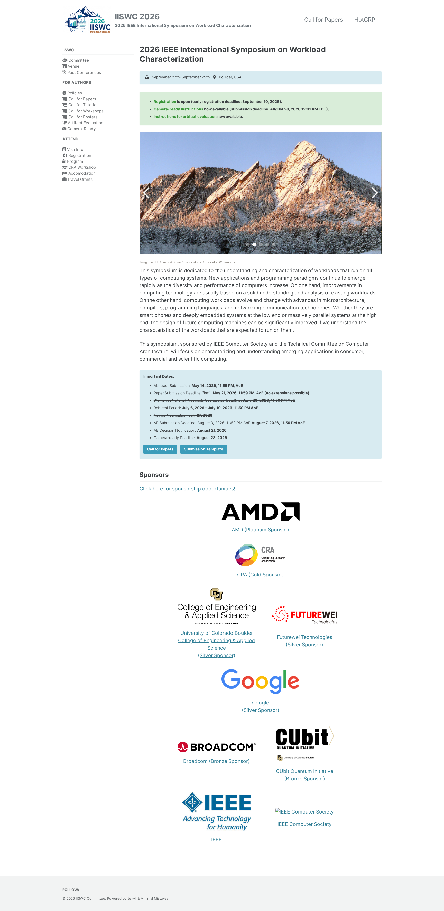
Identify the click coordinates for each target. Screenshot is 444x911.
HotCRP (364, 19)
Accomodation (81, 173)
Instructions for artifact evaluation (185, 116)
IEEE (216, 839)
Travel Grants (79, 179)
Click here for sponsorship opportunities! (187, 489)
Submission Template (203, 449)
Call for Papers (323, 19)
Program (74, 161)
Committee (78, 60)
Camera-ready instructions (178, 109)
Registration (79, 155)
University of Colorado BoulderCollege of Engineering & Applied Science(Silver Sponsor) (216, 644)
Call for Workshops (85, 111)
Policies (74, 93)
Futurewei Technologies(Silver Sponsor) (304, 641)
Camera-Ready (81, 128)
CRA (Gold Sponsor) (260, 574)
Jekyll (131, 898)
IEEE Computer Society (305, 824)
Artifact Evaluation (85, 122)
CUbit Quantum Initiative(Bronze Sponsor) (304, 775)
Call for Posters (82, 116)
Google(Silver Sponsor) (260, 706)
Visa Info (74, 149)
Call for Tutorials (83, 104)
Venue (73, 66)
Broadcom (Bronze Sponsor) (216, 761)
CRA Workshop (81, 167)
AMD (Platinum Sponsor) (260, 529)
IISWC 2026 (183, 20)
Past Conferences (83, 72)
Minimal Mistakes (154, 898)
